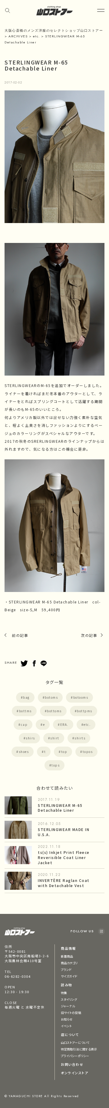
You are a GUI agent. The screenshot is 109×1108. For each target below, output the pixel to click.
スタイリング (69, 999)
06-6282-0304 (18, 976)
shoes (24, 751)
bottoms (54, 711)
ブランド (66, 969)
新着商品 (67, 956)
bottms (25, 711)
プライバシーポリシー (75, 1055)
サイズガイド (69, 976)
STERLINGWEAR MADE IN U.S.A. (63, 832)
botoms (51, 697)
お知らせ (66, 1019)
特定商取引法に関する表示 (79, 1049)
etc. (87, 724)
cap (24, 724)
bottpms (84, 711)
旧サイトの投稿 (71, 1012)
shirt (54, 738)
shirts (79, 738)
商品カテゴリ (69, 963)
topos (88, 751)
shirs (30, 738)
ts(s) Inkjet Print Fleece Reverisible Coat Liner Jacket (64, 857)
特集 (64, 992)
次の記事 (89, 635)
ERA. (64, 724)
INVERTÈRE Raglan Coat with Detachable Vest (64, 883)
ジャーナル (68, 1006)
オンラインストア (74, 1072)
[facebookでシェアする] (34, 663)
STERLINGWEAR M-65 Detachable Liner (60, 808)
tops (55, 765)
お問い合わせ (72, 1064)
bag (26, 697)
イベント (66, 1026)
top (64, 751)
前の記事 (20, 635)
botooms (80, 697)
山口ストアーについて (75, 1042)
